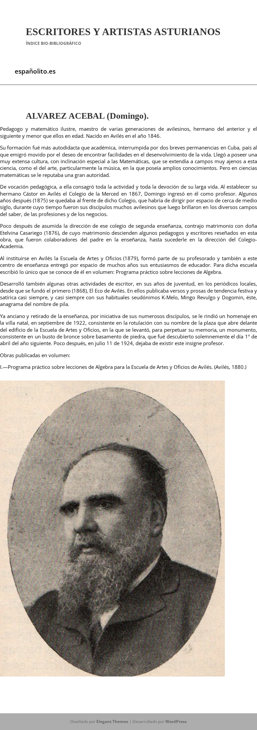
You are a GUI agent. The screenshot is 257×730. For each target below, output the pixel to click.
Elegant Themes (112, 721)
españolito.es (35, 71)
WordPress (176, 721)
